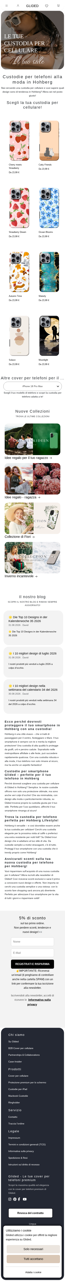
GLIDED (32, 6)
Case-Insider (15, 1061)
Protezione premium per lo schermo (27, 1082)
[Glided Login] (18, 6)
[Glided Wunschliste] (47, 6)
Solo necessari (33, 1249)
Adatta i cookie (33, 1272)
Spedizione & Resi (18, 1157)
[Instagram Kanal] (10, 1199)
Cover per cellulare (18, 1075)
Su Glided (13, 1041)
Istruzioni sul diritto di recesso (24, 1164)
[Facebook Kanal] (20, 1199)
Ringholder (14, 1102)
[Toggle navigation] (6, 6)
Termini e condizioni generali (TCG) (27, 1144)
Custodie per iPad (17, 1089)
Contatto (12, 1117)
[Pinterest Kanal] (15, 1199)
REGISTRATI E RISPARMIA (32, 964)
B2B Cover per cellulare (20, 1048)
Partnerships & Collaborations (24, 1055)
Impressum (14, 1137)
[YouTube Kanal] (25, 1199)
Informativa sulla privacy (21, 1151)
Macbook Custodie (18, 1095)
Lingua (32, 1224)
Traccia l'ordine (16, 1123)
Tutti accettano (33, 1259)
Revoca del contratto (30, 1213)
